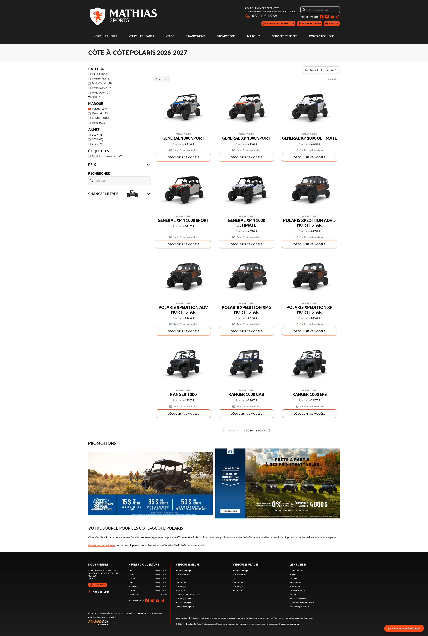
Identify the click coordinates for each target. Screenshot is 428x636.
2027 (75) (97, 134)
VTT (177, 578)
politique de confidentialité (239, 624)
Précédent (234, 430)
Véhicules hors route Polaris (188, 594)
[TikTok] (338, 17)
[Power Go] (126, 622)
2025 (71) (97, 143)
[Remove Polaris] (166, 79)
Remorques (181, 590)
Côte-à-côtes (181, 582)
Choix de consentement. (290, 624)
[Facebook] (322, 17)
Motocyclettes (182, 574)
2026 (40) (97, 139)
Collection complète (185, 606)
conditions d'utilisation (267, 624)
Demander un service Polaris (302, 602)
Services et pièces (284, 36)
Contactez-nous (321, 36)
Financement (195, 36)
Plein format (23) (101, 78)
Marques (253, 36)
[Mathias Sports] (123, 16)
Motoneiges (181, 586)
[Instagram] (327, 17)
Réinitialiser (334, 78)
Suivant (260, 430)
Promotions (226, 36)
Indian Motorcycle (184, 602)
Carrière (293, 578)
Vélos (170, 36)
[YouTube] (332, 17)
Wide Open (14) (101, 92)
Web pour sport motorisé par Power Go (145, 613)
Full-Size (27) (99, 73)
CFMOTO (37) (100, 117)
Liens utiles (298, 564)
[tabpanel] (148, 582)
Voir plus (92, 97)
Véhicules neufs (105, 36)
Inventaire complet (184, 570)
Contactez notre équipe (101, 545)
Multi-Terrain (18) (102, 83)
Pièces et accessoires (299, 598)
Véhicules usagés (141, 36)
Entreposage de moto (299, 606)
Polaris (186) (99, 108)
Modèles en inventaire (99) (107, 155)
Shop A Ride (111, 617)
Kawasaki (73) (100, 113)
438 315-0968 (264, 15)
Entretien (294, 594)
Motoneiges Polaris (184, 598)
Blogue (293, 574)
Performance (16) (102, 87)
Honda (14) (98, 122)
